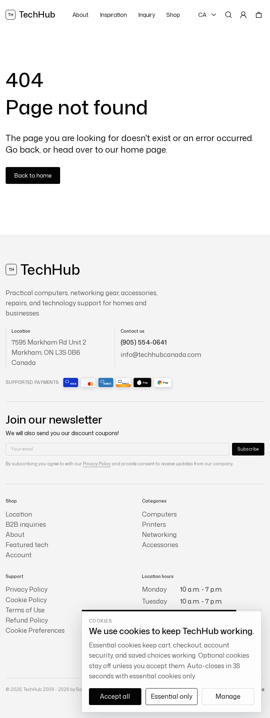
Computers (159, 514)
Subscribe (248, 449)
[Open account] (243, 14)
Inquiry (146, 15)
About (80, 15)
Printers (154, 524)
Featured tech (27, 544)
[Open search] (228, 15)
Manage (228, 696)
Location (19, 514)
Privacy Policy (97, 464)
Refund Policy (27, 620)
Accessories (160, 544)
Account (19, 555)
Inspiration (113, 15)
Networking (159, 534)
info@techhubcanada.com (161, 354)
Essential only (171, 696)
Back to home (33, 175)
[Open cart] (258, 14)
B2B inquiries (26, 524)
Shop (173, 15)
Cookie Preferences (35, 630)
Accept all (115, 696)
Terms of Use (25, 610)
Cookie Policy (26, 600)
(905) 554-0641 (144, 342)
